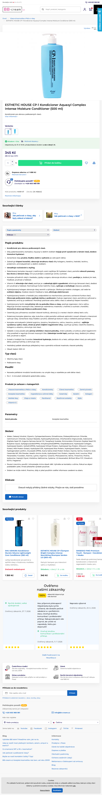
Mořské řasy (13, 398)
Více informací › (11, 116)
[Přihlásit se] (84, 9)
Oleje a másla (30, 398)
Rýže (80, 398)
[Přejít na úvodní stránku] (13, 9)
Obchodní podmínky (60, 754)
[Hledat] (43, 9)
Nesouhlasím (45, 790)
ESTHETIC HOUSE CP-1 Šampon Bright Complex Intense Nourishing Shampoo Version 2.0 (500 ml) (55, 554)
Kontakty (55, 739)
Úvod (4, 18)
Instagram (52, 728)
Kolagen (88, 394)
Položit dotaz (17, 497)
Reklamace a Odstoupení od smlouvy (67, 761)
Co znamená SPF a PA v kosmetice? (17, 749)
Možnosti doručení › (19, 175)
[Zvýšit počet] (12, 161)
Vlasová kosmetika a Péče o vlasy (22, 18)
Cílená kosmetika (66, 389)
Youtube (24, 728)
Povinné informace (13, 196)
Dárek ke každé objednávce (70, 668)
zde (74, 786)
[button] (33, 518)
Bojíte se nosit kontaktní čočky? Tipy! (17, 756)
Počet (8, 163)
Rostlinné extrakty (64, 398)
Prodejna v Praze (58, 743)
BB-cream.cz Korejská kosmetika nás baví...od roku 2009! (26, 760)
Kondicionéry (47, 389)
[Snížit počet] (12, 164)
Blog (53, 765)
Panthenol (46, 398)
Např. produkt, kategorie (56, 9)
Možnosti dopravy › (32, 141)
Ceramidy (63, 394)
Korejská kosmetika (16, 394)
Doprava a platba (59, 750)
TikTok (66, 728)
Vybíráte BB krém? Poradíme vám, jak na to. (20, 739)
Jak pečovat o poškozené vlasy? (15, 753)
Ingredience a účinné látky (42, 394)
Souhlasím (57, 790)
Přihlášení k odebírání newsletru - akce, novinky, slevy (21, 698)
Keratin (76, 394)
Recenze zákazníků (60, 769)
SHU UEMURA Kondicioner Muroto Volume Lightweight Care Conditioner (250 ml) (18, 553)
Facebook (38, 728)
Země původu (86, 389)
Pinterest (78, 728)
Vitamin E (12, 403)
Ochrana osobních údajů (62, 758)
